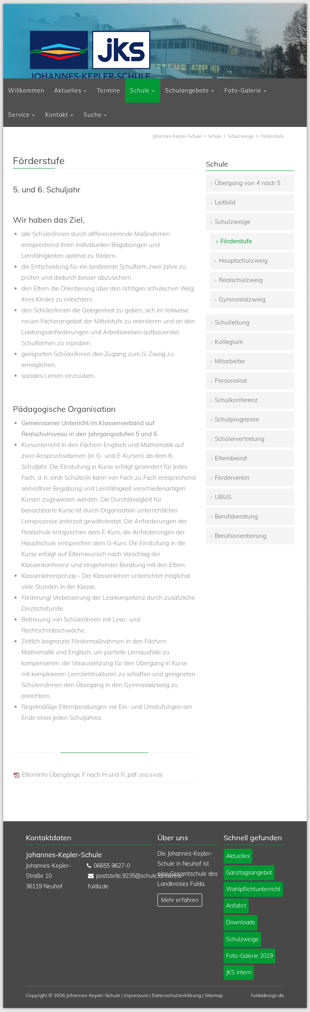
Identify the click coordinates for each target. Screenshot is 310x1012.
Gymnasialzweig (242, 299)
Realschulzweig (241, 280)
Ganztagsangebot (249, 872)
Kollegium (229, 342)
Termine (108, 90)
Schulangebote (187, 90)
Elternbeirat (231, 458)
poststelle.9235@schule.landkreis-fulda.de (118, 881)
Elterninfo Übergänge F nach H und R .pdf (92, 774)
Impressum (136, 995)
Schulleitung (232, 322)
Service (19, 114)
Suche (93, 114)
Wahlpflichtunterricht (253, 889)
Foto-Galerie (243, 90)
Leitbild (225, 202)
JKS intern (238, 972)
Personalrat (231, 380)
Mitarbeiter (230, 361)
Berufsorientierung (240, 536)
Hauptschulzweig (243, 260)
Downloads (240, 922)
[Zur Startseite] (90, 61)
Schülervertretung (239, 439)
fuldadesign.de (267, 995)
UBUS (223, 497)
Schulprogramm (237, 419)
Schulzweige (241, 136)
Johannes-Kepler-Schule (177, 136)
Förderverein (232, 477)
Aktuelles (68, 90)
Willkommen (26, 90)
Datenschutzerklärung (176, 995)
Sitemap (214, 995)
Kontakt (56, 114)
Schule (140, 90)
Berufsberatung (236, 516)
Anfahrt (236, 905)
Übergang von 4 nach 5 (248, 183)
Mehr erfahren (180, 900)
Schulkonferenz (236, 400)
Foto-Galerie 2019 (249, 955)
